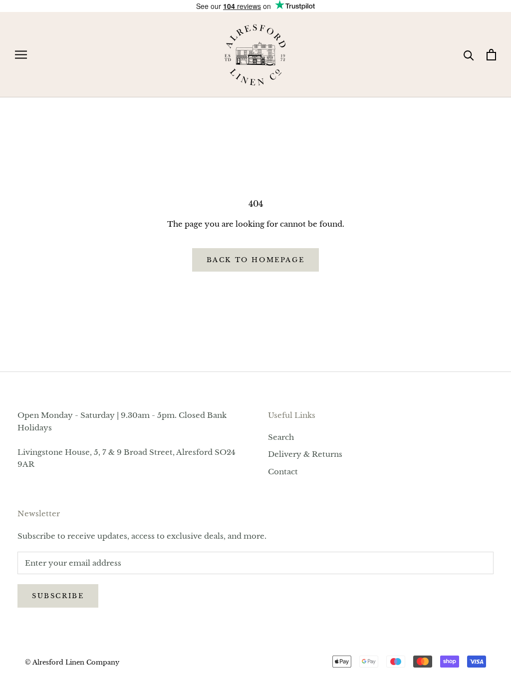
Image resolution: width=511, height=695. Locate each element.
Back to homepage (256, 260)
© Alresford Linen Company (72, 662)
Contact (283, 471)
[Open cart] (491, 54)
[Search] (469, 54)
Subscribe (58, 596)
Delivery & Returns (305, 454)
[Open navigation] (21, 54)
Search (281, 437)
